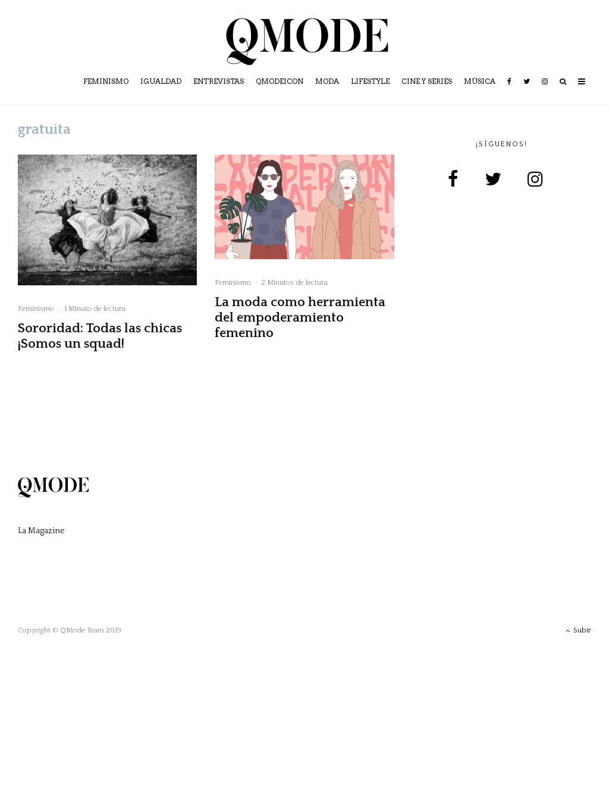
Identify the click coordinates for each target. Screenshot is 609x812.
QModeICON (279, 81)
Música (479, 81)
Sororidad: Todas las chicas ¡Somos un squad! (100, 336)
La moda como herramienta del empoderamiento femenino (300, 318)
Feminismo (105, 81)
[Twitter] (526, 89)
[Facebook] (509, 89)
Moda (327, 81)
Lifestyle (370, 81)
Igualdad (160, 81)
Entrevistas (218, 81)
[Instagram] (545, 89)
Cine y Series (426, 81)
